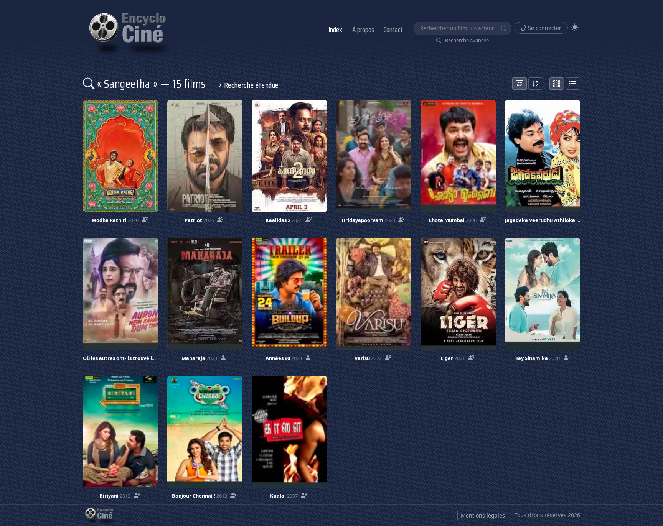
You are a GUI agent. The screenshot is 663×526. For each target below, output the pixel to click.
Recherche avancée (466, 40)
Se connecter (543, 27)
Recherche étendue (250, 85)
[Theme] (574, 27)
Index (335, 29)
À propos (363, 29)
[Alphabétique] (535, 83)
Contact (393, 29)
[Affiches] (556, 83)
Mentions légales (483, 515)
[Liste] (573, 83)
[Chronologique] (519, 83)
